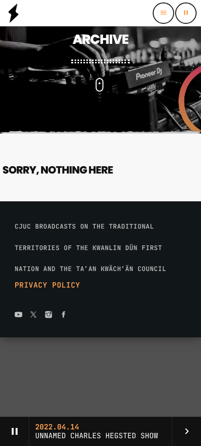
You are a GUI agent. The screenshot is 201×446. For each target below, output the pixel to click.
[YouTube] (18, 315)
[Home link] (13, 13)
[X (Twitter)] (34, 315)
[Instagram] (49, 315)
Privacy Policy (47, 285)
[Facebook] (63, 315)
